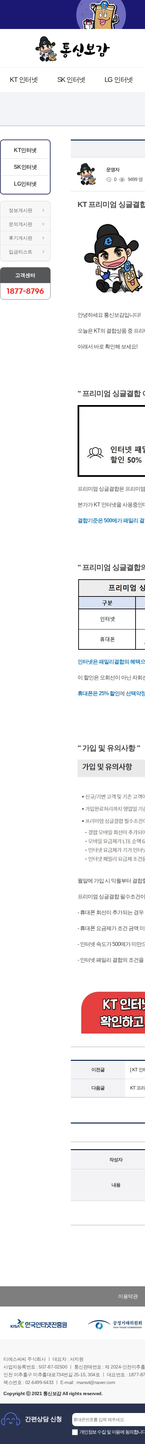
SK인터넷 (25, 167)
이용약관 (128, 1296)
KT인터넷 (25, 150)
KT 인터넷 (23, 79)
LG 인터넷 (119, 79)
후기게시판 (20, 238)
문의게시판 (20, 224)
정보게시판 (20, 210)
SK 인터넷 (71, 79)
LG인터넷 (25, 184)
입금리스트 (20, 251)
